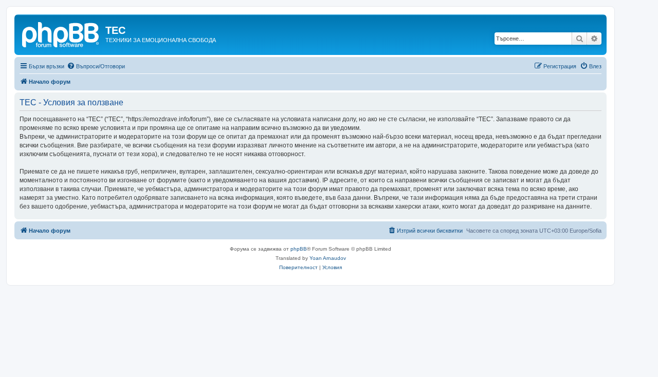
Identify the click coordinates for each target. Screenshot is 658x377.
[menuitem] (96, 66)
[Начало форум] (61, 33)
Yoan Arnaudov (327, 258)
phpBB (298, 249)
